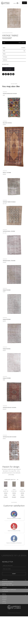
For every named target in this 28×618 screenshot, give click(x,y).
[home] (5, 3)
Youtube (4, 603)
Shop (15, 3)
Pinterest (4, 599)
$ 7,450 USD (14, 491)
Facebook (4, 597)
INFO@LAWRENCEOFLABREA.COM (9, 589)
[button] (17, 3)
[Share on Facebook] (3, 74)
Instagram (4, 596)
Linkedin (4, 601)
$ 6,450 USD (5, 491)
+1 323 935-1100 (5, 591)
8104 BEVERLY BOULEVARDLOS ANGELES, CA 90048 (7, 582)
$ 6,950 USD (22, 491)
